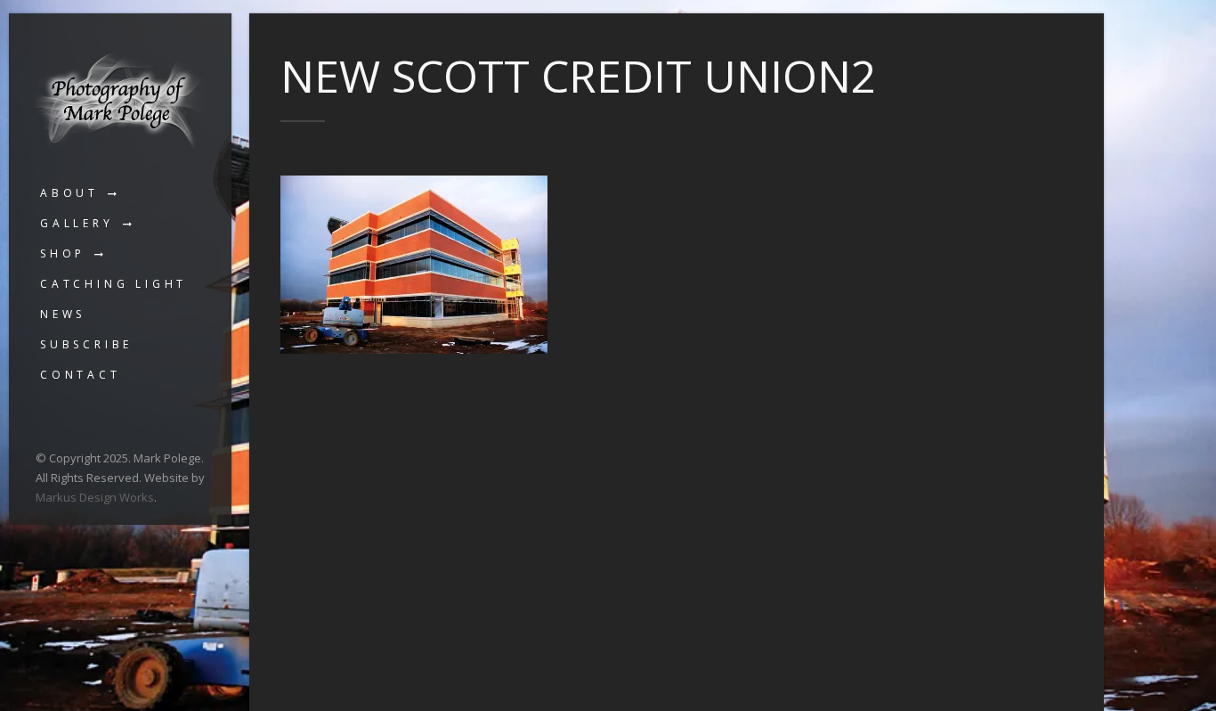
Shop (62, 253)
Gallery (77, 223)
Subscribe (86, 344)
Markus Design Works (95, 497)
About (69, 192)
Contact (80, 374)
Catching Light (113, 283)
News (62, 314)
